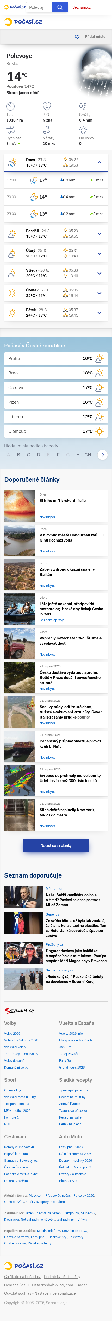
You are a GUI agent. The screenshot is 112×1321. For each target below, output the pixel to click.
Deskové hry (57, 1237)
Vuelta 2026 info (71, 1034)
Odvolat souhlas (17, 1293)
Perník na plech (70, 1124)
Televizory (76, 1237)
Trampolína (71, 1213)
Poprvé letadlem (16, 1154)
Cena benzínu (14, 1202)
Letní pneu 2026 (71, 1147)
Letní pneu (38, 1237)
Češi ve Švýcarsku (17, 1167)
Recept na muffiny (72, 1097)
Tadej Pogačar (69, 1054)
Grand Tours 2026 (72, 1067)
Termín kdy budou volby (21, 1054)
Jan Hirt (65, 1047)
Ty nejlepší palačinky (74, 1090)
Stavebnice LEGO (74, 1231)
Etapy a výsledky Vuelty (76, 1040)
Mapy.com (36, 1195)
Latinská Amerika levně (21, 1174)
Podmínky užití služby (62, 1277)
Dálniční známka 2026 (75, 1154)
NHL (7, 1124)
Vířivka (82, 1219)
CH (87, 455)
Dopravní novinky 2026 (75, 1161)
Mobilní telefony (48, 1231)
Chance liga (12, 1090)
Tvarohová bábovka (73, 1111)
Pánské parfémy (39, 1243)
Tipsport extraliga (16, 1104)
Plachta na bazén (48, 1213)
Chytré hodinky (15, 1243)
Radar (82, 1285)
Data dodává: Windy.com (52, 1285)
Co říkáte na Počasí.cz (22, 1277)
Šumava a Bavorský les (21, 1161)
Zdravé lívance (69, 1104)
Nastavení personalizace (55, 1293)
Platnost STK (68, 1181)
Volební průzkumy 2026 (21, 1040)
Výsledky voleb (15, 1047)
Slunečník (88, 1213)
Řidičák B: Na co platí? (75, 1167)
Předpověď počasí (58, 1195)
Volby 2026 (12, 1034)
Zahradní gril (66, 1219)
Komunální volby (16, 1067)
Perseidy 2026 (83, 1195)
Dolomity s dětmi (16, 1181)
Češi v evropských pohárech (46, 1202)
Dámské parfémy (16, 1237)
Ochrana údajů (16, 1285)
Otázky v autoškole (72, 1174)
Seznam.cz (81, 7)
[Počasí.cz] (23, 22)
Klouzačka (11, 1219)
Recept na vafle (70, 1117)
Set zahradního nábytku (38, 1219)
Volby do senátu (15, 1061)
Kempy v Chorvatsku (19, 1147)
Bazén (29, 1213)
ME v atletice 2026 (17, 1111)
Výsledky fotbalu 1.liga (20, 1097)
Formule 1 (11, 1117)
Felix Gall (65, 1061)
